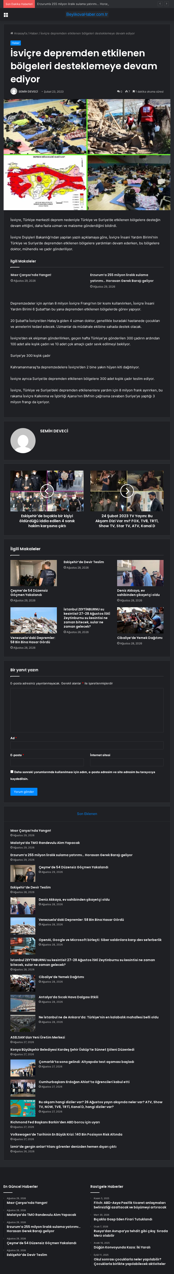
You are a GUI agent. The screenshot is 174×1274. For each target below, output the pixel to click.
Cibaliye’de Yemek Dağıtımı (139, 638)
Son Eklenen (87, 814)
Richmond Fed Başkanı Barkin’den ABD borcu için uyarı (55, 1122)
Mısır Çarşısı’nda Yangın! (31, 275)
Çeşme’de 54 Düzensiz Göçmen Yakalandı (29, 592)
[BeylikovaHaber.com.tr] (87, 14)
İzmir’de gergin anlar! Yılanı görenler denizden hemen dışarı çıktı (63, 1146)
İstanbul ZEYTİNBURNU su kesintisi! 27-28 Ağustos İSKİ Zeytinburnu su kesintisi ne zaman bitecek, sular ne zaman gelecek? (87, 618)
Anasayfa (20, 33)
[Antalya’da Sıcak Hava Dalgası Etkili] (22, 1003)
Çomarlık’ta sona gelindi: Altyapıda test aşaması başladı (86, 1062)
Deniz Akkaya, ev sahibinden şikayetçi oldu (138, 592)
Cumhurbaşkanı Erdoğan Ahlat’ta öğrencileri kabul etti (84, 1082)
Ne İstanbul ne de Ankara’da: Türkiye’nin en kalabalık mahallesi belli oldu (99, 1017)
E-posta (17, 755)
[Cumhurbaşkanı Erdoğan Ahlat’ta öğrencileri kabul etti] (22, 1088)
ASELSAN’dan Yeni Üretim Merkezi (37, 1037)
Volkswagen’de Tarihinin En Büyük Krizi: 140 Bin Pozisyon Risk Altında (66, 1134)
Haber (33, 33)
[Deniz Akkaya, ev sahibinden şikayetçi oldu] (140, 573)
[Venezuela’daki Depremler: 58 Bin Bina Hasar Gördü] (33, 620)
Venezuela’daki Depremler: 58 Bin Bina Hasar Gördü (32, 640)
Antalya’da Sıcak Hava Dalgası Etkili (68, 997)
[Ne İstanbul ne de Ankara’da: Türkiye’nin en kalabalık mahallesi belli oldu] (22, 1023)
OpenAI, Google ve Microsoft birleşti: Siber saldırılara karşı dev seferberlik (100, 940)
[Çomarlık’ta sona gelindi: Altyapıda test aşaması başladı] (22, 1068)
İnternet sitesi (100, 755)
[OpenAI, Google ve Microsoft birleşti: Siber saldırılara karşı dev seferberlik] (22, 946)
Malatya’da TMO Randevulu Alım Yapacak (45, 843)
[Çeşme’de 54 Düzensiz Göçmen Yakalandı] (33, 573)
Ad (13, 738)
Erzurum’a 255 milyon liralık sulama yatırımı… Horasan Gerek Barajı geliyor (88, 4)
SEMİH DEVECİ (28, 91)
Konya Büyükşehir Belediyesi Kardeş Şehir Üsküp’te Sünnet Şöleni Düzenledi (72, 1049)
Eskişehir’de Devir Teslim (84, 562)
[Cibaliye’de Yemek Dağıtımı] (140, 620)
